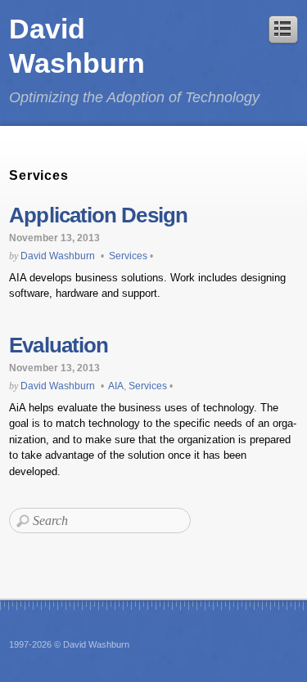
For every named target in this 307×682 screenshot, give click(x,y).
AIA (116, 385)
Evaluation (58, 345)
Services (128, 255)
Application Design (98, 215)
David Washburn (57, 255)
